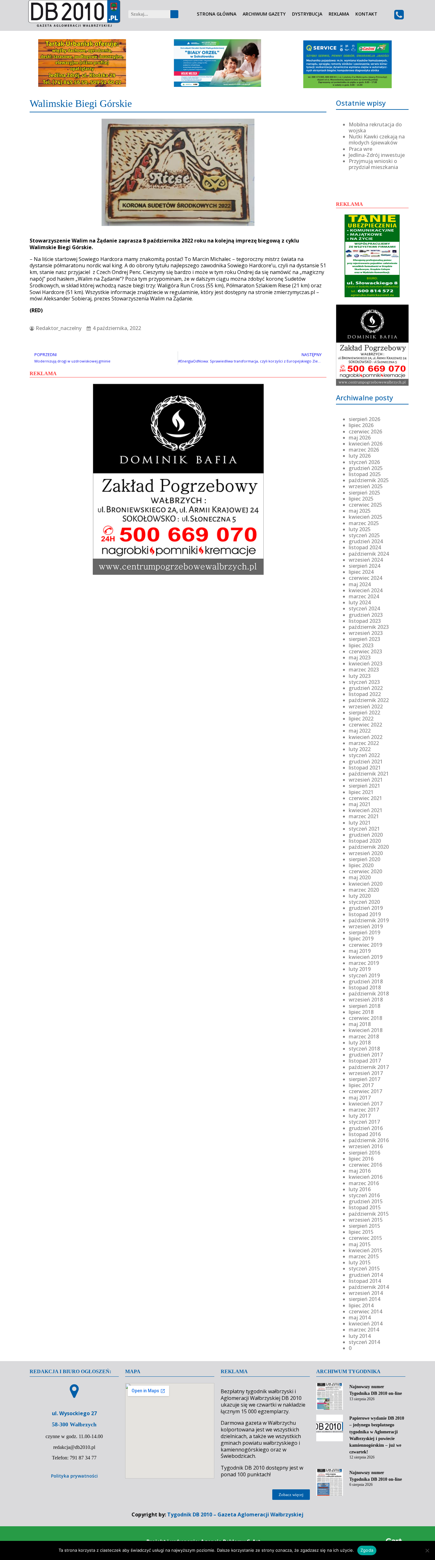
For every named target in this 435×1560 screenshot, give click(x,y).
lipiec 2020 (361, 865)
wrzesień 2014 (366, 1292)
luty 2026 (360, 455)
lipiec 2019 (361, 938)
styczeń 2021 (364, 828)
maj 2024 (360, 584)
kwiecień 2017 (365, 1103)
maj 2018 (360, 1024)
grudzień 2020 (366, 834)
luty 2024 (360, 602)
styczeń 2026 (364, 462)
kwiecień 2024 (365, 590)
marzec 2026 (364, 449)
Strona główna (216, 14)
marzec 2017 (364, 1109)
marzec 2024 (364, 596)
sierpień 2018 (364, 1005)
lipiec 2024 (361, 571)
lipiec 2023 (361, 645)
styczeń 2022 (364, 755)
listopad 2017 (365, 1060)
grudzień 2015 (366, 1201)
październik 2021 (369, 773)
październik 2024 (369, 553)
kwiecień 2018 (365, 1030)
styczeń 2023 (364, 681)
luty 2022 (360, 749)
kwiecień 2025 (365, 516)
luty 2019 (360, 969)
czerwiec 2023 (365, 651)
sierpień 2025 (364, 492)
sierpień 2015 (364, 1225)
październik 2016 (369, 1140)
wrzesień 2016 (366, 1146)
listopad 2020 (365, 840)
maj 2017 (360, 1097)
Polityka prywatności (74, 1476)
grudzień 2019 (366, 907)
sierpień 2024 (364, 565)
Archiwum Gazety (264, 14)
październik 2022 (369, 700)
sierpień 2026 (364, 419)
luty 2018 (360, 1042)
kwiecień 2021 (365, 810)
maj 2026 (360, 437)
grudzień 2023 (366, 614)
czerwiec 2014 (365, 1311)
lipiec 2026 (361, 425)
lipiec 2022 (361, 718)
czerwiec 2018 (365, 1018)
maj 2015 (360, 1244)
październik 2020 (369, 846)
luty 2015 (360, 1262)
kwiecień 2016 (365, 1176)
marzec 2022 (364, 743)
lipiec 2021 (361, 792)
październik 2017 (369, 1067)
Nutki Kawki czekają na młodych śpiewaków (377, 139)
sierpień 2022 (364, 712)
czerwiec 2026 (365, 431)
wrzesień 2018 (366, 999)
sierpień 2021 (364, 785)
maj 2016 (360, 1170)
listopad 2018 (365, 987)
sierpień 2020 (364, 859)
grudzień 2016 (366, 1128)
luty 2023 (360, 675)
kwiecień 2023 (365, 663)
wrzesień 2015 (366, 1219)
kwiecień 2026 (365, 443)
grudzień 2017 (366, 1054)
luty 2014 (360, 1335)
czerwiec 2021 (365, 798)
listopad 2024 (365, 547)
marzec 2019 (364, 962)
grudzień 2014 (366, 1274)
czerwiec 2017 (365, 1091)
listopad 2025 (365, 474)
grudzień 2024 (366, 541)
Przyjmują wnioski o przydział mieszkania (373, 164)
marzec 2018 (364, 1036)
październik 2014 (369, 1286)
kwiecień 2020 (365, 883)
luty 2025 (360, 529)
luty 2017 (360, 1115)
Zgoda (366, 1550)
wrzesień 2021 (366, 779)
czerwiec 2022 (365, 724)
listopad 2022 (365, 694)
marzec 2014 (364, 1329)
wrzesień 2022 (366, 706)
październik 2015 (369, 1213)
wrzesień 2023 (366, 632)
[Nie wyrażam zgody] (427, 1550)
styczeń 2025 (364, 535)
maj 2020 (360, 877)
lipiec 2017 (361, 1085)
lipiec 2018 (361, 1011)
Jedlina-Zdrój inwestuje (377, 154)
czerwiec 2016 (365, 1164)
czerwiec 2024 (365, 577)
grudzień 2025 (366, 468)
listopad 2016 (365, 1134)
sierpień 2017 (364, 1079)
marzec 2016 (364, 1183)
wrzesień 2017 (366, 1073)
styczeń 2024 (364, 608)
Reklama (339, 14)
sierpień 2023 (364, 639)
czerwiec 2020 (365, 871)
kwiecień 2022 (365, 737)
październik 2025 (369, 480)
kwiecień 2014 (365, 1323)
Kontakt (366, 14)
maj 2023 (360, 657)
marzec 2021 (364, 816)
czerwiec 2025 (365, 504)
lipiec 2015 (361, 1231)
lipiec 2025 (361, 498)
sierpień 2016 (364, 1152)
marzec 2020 (364, 889)
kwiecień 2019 (365, 956)
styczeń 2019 (364, 975)
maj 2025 (360, 510)
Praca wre (360, 148)
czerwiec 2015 (365, 1237)
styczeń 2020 (364, 901)
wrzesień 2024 (366, 559)
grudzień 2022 (366, 688)
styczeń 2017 (364, 1121)
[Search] (174, 14)
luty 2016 (360, 1189)
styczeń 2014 (364, 1342)
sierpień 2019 (364, 932)
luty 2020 (360, 895)
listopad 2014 (365, 1280)
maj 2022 (360, 730)
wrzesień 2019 (366, 926)
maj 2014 (360, 1317)
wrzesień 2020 (366, 853)
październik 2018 (369, 993)
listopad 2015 (365, 1207)
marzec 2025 (364, 523)
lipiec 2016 (361, 1158)
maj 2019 (360, 950)
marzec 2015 (364, 1256)
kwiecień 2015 (365, 1250)
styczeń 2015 (364, 1268)
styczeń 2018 (364, 1048)
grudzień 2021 (366, 761)
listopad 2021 (365, 767)
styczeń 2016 (364, 1195)
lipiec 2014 (361, 1305)
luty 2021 (360, 822)
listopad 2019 (365, 914)
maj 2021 (360, 804)
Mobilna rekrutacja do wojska (375, 127)
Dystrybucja (307, 14)
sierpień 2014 (364, 1299)
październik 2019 (369, 920)
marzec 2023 (364, 669)
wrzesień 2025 (366, 486)
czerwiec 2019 (365, 944)
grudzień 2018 (366, 981)
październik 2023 (369, 626)
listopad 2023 (365, 620)
